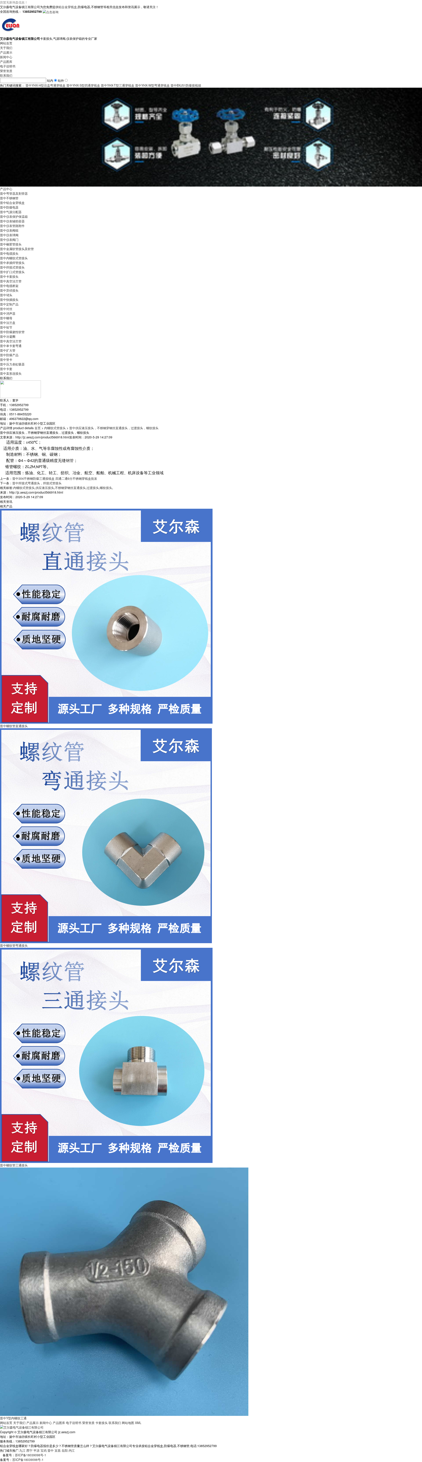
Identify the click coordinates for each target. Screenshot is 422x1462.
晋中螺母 (6, 318)
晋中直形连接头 (11, 373)
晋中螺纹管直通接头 (14, 726)
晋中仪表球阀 (9, 235)
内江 (72, 1450)
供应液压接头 (45, 487)
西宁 (29, 1450)
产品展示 (6, 52)
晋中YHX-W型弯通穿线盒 (152, 85)
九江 (22, 1450)
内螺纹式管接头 (55, 428)
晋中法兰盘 (7, 322)
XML (138, 1422)
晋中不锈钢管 (9, 198)
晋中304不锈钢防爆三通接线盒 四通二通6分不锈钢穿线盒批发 (54, 478)
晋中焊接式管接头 (12, 267)
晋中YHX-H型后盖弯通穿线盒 (45, 85)
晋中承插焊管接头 (12, 262)
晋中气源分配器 (11, 212)
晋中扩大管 (7, 350)
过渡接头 (93, 487)
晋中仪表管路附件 (12, 225)
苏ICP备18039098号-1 (30, 1455)
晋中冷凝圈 (7, 336)
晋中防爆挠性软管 (12, 332)
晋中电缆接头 (9, 253)
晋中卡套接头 (9, 276)
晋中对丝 (6, 309)
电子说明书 (7, 66)
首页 (38, 428)
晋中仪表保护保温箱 (14, 216)
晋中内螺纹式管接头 (14, 258)
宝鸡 (43, 1450)
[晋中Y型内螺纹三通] (124, 1291)
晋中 (50, 1450)
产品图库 (6, 61)
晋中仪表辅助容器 (12, 221)
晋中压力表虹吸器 (12, 364)
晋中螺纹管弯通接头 (14, 945)
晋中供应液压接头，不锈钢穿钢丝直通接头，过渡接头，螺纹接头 (113, 428)
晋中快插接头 (9, 299)
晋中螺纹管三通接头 (14, 1165)
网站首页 (6, 43)
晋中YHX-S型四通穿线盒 (83, 85)
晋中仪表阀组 (9, 230)
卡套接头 (101, 1422)
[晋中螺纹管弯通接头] (106, 835)
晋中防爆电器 (9, 207)
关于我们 (6, 47)
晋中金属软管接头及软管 (17, 249)
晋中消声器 (7, 313)
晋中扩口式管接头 (12, 272)
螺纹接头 (106, 487)
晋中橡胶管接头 (11, 244)
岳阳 (65, 1450)
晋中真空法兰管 (11, 281)
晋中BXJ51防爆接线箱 (186, 85)
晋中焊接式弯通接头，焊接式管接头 (37, 483)
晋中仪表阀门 (9, 239)
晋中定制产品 (9, 304)
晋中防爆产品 (9, 355)
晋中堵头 (6, 295)
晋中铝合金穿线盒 (12, 202)
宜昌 (58, 1450)
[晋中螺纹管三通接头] (106, 1055)
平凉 (36, 1450)
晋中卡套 (6, 369)
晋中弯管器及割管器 (14, 193)
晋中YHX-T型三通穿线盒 (117, 85)
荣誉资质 (6, 71)
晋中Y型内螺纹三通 (13, 1418)
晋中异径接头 (9, 290)
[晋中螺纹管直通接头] (106, 615)
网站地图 (128, 1422)
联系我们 (6, 75)
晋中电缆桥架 (9, 285)
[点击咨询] (50, 11)
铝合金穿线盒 (67, 7)
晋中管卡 (6, 359)
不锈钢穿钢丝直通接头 (70, 487)
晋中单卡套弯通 (11, 345)
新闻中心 (6, 57)
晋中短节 (6, 327)
